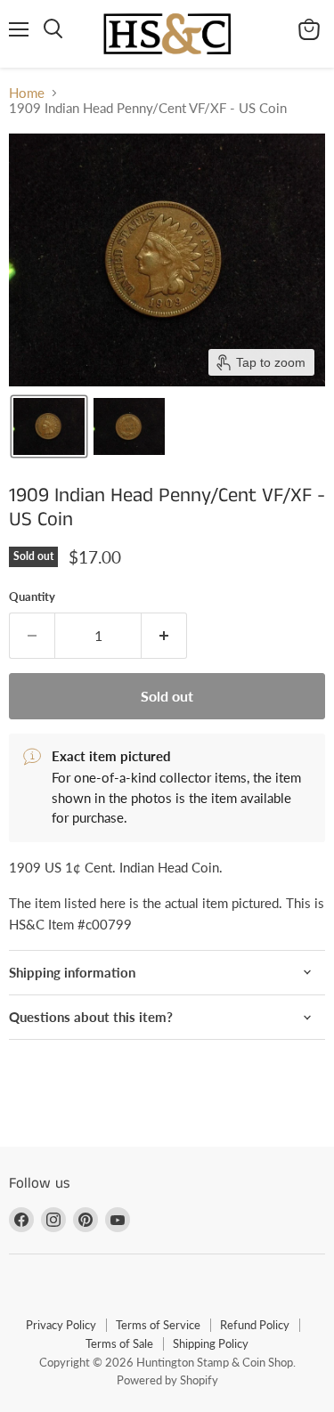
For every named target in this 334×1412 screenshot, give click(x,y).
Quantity (32, 597)
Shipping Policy (210, 1343)
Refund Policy (254, 1325)
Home (27, 93)
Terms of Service (158, 1325)
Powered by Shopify (167, 1380)
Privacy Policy (61, 1325)
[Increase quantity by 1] (164, 636)
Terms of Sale (119, 1343)
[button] (49, 426)
